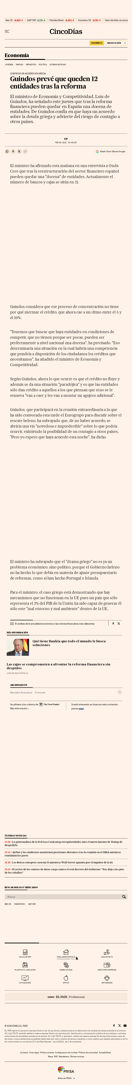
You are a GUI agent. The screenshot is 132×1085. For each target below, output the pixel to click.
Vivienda (9, 64)
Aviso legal (34, 1053)
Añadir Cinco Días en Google (112, 151)
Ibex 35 (9, 20)
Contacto (24, 1053)
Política (43, 64)
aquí (81, 708)
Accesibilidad (105, 1053)
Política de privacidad (88, 1053)
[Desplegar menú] (7, 31)
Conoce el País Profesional (66, 997)
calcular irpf (25, 957)
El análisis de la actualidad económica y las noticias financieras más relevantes (54, 623)
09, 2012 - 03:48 (66, 142)
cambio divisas (65, 970)
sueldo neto (107, 957)
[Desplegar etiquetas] (119, 692)
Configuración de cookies (66, 1053)
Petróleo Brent (57, 20)
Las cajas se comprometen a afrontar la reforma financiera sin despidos (58, 666)
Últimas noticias (58, 64)
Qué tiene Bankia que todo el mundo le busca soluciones (69, 643)
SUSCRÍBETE (96, 43)
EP (66, 138)
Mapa (50, 1056)
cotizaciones (25, 983)
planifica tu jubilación (25, 970)
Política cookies (47, 1053)
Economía (17, 55)
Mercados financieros (21, 692)
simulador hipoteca (66, 957)
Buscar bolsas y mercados (21, 887)
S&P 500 (31, 20)
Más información (18, 708)
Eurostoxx (19, 904)
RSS (56, 1056)
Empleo (19, 64)
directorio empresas (107, 970)
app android (107, 983)
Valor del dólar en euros (116, 20)
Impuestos (31, 64)
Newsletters (64, 1056)
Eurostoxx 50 (84, 20)
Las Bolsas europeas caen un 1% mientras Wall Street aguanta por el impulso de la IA (62, 862)
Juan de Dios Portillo (17, 673)
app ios (66, 983)
